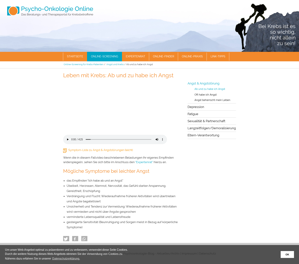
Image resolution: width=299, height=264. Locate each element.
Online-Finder (163, 56)
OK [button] (287, 254)
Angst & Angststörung (203, 83)
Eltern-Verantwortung (203, 135)
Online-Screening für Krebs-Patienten (83, 64)
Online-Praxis (192, 56)
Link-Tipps (218, 56)
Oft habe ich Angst (205, 94)
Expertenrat (135, 56)
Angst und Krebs (115, 64)
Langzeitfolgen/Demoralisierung (212, 128)
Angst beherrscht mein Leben (212, 100)
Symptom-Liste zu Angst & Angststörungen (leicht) (100, 150)
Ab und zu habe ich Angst (209, 89)
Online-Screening (104, 56)
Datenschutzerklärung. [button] (66, 258)
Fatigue (193, 114)
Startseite (75, 56)
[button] (66, 238)
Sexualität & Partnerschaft (206, 121)
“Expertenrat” (144, 162)
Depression (196, 107)
